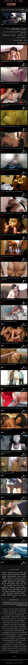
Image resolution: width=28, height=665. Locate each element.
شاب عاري (11, 0)
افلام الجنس (5, 610)
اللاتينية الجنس (16, 593)
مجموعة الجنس (12, 587)
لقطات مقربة (4, 589)
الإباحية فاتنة (4, 576)
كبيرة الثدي (4, 572)
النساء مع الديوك (10, 593)
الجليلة (21, 589)
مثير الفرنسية (19, 591)
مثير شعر (15, 585)
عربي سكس (23, 622)
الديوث (25, 589)
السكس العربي (6, 624)
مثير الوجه (18, 583)
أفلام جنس (3, 646)
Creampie (4, 581)
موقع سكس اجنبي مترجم (18, 40)
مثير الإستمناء (23, 581)
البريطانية (7, 591)
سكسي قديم (9, 646)
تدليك (14, 596)
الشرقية (6, 0)
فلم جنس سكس (22, 608)
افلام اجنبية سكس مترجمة (7, 628)
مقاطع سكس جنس (21, 624)
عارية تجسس (13, 35)
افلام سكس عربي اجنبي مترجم (18, 644)
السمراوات (5, 579)
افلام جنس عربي (13, 624)
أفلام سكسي (19, 636)
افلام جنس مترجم (22, 648)
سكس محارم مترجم (15, 622)
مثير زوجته (17, 578)
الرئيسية (14, 656)
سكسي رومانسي (5, 638)
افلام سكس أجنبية (14, 616)
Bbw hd (4, 578)
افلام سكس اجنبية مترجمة (21, 650)
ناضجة (18, 37)
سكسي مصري (5, 612)
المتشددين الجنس (10, 572)
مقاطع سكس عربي (5, 632)
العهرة (20, 594)
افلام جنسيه (4, 608)
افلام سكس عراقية (5, 618)
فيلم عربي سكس (11, 650)
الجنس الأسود (12, 638)
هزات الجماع (3, 594)
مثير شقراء (10, 589)
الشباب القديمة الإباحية (11, 576)
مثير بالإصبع (24, 594)
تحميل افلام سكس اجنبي (11, 636)
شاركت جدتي (22, 578)
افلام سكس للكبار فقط (19, 630)
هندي (3, 591)
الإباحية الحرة (15, 646)
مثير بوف (22, 585)
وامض (13, 578)
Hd (15, 0)
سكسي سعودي (13, 618)
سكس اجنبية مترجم (14, 626)
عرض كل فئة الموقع (14, 599)
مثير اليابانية (10, 574)
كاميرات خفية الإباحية (5, 35)
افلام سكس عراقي (12, 612)
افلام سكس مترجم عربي (9, 630)
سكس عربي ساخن (23, 646)
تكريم (19, 585)
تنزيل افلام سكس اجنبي (9, 614)
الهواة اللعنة (20, 0)
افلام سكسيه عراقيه (14, 651)
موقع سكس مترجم (6, 616)
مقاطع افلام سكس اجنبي (20, 620)
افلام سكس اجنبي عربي (22, 618)
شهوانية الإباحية (12, 591)
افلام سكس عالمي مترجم (8, 620)
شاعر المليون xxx (16, 574)
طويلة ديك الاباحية (16, 589)
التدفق (4, 593)
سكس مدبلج (12, 632)
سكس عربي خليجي (6, 622)
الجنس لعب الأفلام (11, 581)
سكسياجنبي (4, 648)
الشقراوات (9, 578)
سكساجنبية (16, 628)
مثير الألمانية (17, 581)
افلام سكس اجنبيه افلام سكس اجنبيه (8, 634)
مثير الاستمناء (23, 37)
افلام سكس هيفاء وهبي (19, 614)
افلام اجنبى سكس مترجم (14, 569)
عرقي (15, 579)
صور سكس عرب (22, 616)
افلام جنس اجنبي (22, 628)
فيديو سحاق (10, 579)
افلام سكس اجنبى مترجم (21, 632)
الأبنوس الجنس (10, 585)
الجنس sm (4, 583)
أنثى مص (16, 572)
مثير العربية (16, 594)
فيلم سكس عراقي (22, 626)
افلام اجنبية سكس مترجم (13, 648)
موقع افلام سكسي (18, 642)
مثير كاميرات (18, 587)
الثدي (22, 583)
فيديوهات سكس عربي (21, 612)
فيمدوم (25, 583)
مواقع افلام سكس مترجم (21, 638)
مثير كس (24, 576)
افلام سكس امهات (21, 610)
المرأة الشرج (23, 574)
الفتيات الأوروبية (10, 594)
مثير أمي (24, 591)
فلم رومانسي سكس (7, 644)
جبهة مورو (21, 572)
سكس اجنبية (4, 650)
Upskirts (22, 593)
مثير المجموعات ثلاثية (11, 583)
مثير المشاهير (24, 587)
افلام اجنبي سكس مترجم (22, 634)
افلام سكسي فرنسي (13, 610)
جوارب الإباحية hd (4, 587)
